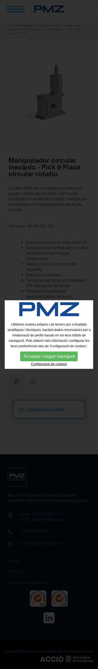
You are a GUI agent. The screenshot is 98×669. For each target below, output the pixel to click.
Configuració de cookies (49, 364)
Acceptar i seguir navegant (49, 356)
